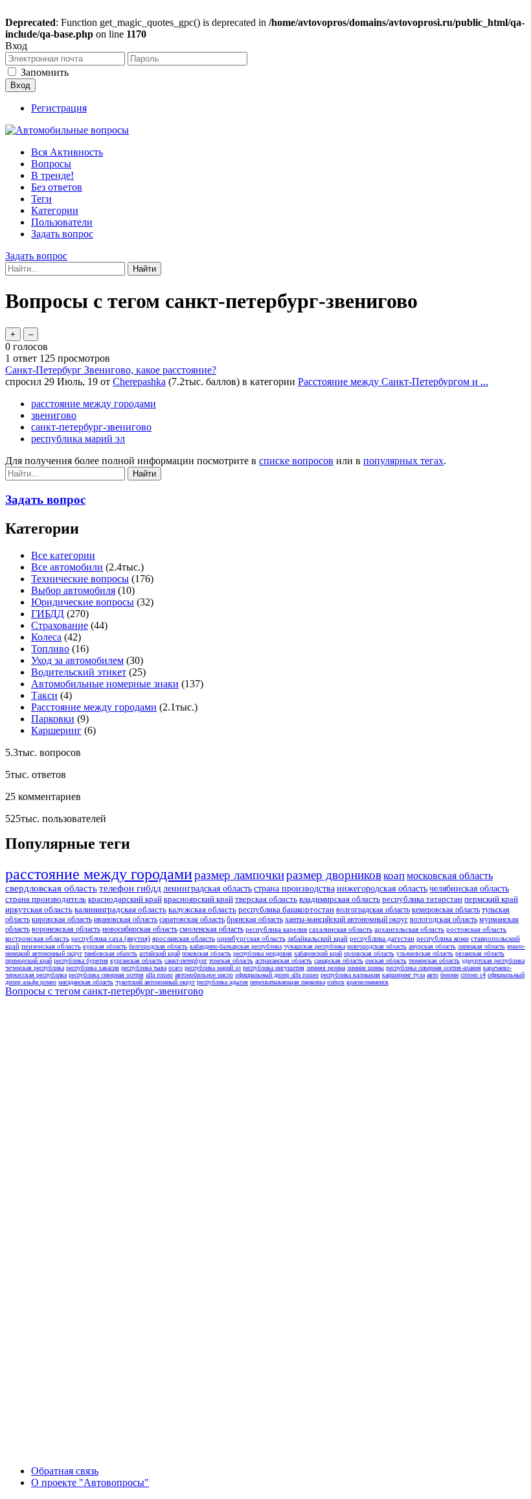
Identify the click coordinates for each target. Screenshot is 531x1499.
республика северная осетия (106, 974)
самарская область (338, 960)
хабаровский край (318, 953)
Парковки (52, 718)
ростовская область (476, 929)
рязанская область (479, 953)
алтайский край (159, 953)
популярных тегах (403, 460)
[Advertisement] (102, 1196)
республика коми (442, 938)
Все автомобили (67, 566)
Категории (54, 210)
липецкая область (481, 946)
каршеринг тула (403, 974)
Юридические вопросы (82, 602)
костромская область (37, 938)
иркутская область (39, 909)
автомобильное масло (204, 974)
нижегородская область (382, 888)
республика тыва (143, 967)
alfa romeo (159, 974)
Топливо (50, 648)
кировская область (62, 919)
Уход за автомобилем (77, 660)
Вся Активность (67, 152)
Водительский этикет (78, 672)
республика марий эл (78, 438)
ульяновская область (424, 953)
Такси (44, 695)
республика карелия (276, 929)
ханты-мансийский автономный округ (346, 919)
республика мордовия (262, 953)
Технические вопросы (80, 578)
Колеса (46, 637)
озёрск (336, 982)
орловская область (369, 953)
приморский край (28, 960)
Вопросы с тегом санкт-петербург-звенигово (104, 991)
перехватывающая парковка (287, 982)
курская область (105, 946)
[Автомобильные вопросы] (67, 130)
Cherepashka (139, 381)
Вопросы (51, 163)
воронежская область (66, 929)
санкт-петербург (185, 960)
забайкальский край (318, 938)
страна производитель (45, 899)
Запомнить (45, 72)
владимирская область (339, 899)
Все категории (63, 555)
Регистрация (59, 107)
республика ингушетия (273, 967)
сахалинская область (340, 929)
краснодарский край (125, 899)
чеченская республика (34, 967)
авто (432, 974)
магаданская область (85, 982)
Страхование (59, 625)
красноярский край (198, 899)
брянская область (255, 919)
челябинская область (469, 888)
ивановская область (125, 919)
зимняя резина (325, 967)
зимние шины (365, 967)
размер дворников (333, 875)
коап (394, 875)
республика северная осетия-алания (433, 967)
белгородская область (158, 946)
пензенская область (51, 946)
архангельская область (409, 929)
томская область (231, 960)
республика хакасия (92, 967)
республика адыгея (222, 982)
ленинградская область (207, 888)
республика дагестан (382, 938)
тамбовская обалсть (110, 953)
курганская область (136, 960)
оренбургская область (251, 938)
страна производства (294, 888)
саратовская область (192, 919)
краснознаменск (367, 982)
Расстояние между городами (94, 707)
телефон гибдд (130, 888)
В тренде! (52, 175)
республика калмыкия (350, 974)
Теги (41, 198)
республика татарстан (422, 899)
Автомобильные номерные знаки (105, 683)
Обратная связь (64, 1470)
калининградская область (120, 909)
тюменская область (434, 960)
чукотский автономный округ (155, 982)
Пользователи (62, 222)
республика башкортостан (286, 909)
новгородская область (377, 946)
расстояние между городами (93, 403)
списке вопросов (296, 460)
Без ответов (56, 187)
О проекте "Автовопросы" (90, 1482)
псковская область (206, 953)
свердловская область (51, 888)
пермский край (491, 899)
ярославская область (183, 938)
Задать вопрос (62, 233)
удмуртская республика (493, 960)
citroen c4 (473, 974)
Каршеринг (56, 730)
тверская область (266, 899)
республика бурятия (81, 960)
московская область (450, 875)
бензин (449, 974)
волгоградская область (373, 909)
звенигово (53, 415)
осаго (175, 967)
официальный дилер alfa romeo (277, 974)
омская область (386, 960)
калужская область (202, 909)
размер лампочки (239, 875)
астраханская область (283, 960)
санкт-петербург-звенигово (91, 426)
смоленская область (211, 929)
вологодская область (443, 919)
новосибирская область (139, 929)
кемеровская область (446, 909)
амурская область (432, 946)
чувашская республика (314, 946)
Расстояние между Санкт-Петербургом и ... (393, 381)
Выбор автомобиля (73, 590)
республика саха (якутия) (110, 938)
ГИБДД (47, 613)
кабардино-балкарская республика (236, 946)
